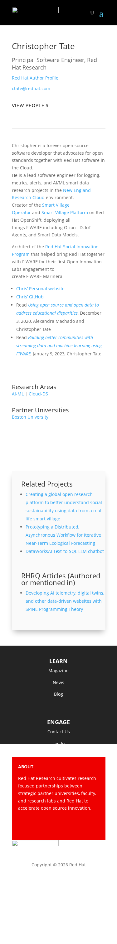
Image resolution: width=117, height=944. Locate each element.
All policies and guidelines (58, 915)
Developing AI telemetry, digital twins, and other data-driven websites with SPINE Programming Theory (65, 601)
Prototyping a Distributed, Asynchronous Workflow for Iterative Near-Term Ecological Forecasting (63, 535)
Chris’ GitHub (30, 297)
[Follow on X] (57, 826)
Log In (58, 743)
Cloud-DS (38, 394)
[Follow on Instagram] (69, 826)
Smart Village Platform (64, 212)
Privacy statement (58, 882)
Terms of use (58, 898)
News (58, 682)
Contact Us (58, 732)
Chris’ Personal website (40, 288)
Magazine (58, 670)
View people (28, 105)
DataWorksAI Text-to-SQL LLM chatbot (65, 551)
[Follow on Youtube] (82, 826)
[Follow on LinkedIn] (94, 826)
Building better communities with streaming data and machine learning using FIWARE (59, 345)
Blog (58, 694)
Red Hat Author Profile (35, 78)
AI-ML (18, 394)
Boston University (30, 417)
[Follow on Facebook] (44, 826)
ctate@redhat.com (31, 88)
